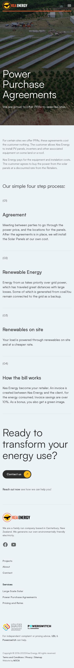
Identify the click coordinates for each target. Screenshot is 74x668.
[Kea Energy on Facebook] (5, 544)
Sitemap (38, 657)
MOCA (16, 660)
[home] (15, 5)
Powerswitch (9, 640)
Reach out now (12, 489)
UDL (54, 636)
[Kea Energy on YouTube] (13, 544)
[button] (68, 5)
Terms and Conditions (13, 657)
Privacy (28, 657)
